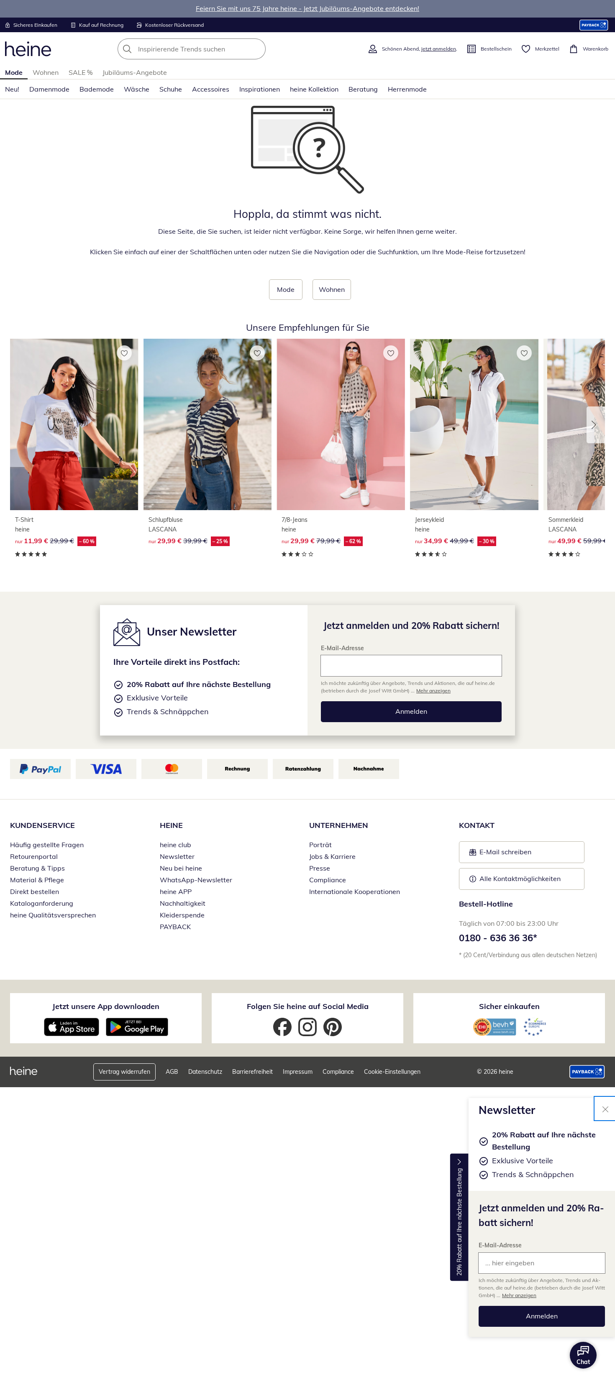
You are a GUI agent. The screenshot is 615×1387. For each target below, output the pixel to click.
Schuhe (170, 89)
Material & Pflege (37, 880)
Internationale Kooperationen (354, 891)
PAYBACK (175, 926)
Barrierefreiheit (252, 1071)
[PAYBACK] (593, 25)
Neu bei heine (181, 868)
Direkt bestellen (34, 891)
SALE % (80, 72)
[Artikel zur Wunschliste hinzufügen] (124, 352)
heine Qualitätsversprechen (53, 915)
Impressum (298, 1071)
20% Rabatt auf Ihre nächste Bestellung (459, 1222)
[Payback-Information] (587, 1071)
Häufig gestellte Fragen (47, 844)
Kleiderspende (182, 915)
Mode (14, 72)
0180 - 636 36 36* (498, 938)
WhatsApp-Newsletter (196, 880)
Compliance (327, 880)
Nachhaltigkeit (182, 903)
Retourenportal (34, 856)
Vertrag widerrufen (124, 1071)
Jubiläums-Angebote (134, 72)
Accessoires (210, 89)
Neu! (12, 89)
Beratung (363, 89)
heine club (175, 844)
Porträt (320, 844)
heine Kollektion (314, 89)
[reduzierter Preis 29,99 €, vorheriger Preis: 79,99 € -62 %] (341, 424)
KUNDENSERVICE (42, 825)
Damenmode (49, 89)
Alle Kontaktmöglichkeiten (520, 878)
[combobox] (210, 49)
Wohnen (46, 72)
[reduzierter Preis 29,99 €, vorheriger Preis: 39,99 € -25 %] (208, 424)
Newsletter (177, 856)
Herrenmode (407, 89)
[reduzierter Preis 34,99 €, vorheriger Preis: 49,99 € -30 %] (474, 424)
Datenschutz (205, 1071)
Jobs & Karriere (332, 856)
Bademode (96, 89)
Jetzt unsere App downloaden (105, 1006)
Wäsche (136, 89)
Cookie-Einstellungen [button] (392, 1071)
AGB (172, 1071)
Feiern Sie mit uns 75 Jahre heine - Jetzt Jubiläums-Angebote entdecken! (307, 8)
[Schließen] (605, 1108)
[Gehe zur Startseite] (28, 49)
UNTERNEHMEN (338, 825)
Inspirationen (259, 89)
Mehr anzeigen (519, 1295)
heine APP (176, 891)
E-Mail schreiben (500, 854)
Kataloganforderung (41, 903)
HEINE (171, 825)
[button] (596, 424)
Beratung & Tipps (37, 868)
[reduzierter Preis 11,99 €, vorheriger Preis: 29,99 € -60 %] (74, 424)
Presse (319, 868)
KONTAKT (477, 825)
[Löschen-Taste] (257, 49)
